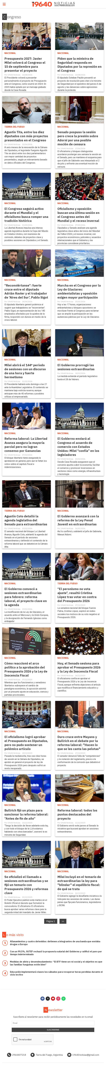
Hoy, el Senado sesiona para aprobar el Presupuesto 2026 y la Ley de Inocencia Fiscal (78, 667)
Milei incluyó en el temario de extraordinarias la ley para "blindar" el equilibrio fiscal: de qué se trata (79, 883)
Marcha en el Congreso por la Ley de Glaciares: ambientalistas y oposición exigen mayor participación (79, 291)
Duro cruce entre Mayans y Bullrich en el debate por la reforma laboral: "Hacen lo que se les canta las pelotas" (78, 743)
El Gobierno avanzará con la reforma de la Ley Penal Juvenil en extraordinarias (78, 520)
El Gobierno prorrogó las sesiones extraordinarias (76, 367)
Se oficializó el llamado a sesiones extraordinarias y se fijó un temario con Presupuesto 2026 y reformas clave (26, 885)
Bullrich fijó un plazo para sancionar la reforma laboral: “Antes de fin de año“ (26, 814)
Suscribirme (53, 1030)
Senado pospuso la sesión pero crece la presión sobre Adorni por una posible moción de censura (77, 138)
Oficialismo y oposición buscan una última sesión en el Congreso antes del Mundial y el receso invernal (78, 215)
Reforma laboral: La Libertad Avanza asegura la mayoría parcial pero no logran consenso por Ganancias (25, 445)
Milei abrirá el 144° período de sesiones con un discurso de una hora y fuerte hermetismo (25, 371)
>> (63, 921)
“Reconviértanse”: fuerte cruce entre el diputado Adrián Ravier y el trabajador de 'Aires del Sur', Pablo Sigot (26, 291)
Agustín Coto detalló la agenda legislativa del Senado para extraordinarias (25, 520)
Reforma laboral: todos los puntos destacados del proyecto (77, 814)
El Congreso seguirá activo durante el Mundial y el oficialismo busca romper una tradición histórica (26, 215)
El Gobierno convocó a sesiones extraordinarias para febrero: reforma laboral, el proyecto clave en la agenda (25, 597)
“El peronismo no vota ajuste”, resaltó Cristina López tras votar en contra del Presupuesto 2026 (76, 595)
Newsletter (54, 1010)
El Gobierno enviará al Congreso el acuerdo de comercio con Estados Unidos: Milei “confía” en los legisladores (78, 447)
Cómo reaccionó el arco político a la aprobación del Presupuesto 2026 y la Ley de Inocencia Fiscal (25, 669)
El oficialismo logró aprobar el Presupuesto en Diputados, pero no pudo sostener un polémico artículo (26, 743)
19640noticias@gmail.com (85, 1054)
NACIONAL (10, 53)
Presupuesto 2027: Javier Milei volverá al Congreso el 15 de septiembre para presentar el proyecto (24, 65)
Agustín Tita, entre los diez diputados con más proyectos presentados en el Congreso (26, 136)
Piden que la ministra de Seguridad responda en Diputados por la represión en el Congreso (79, 65)
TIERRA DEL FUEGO (14, 126)
